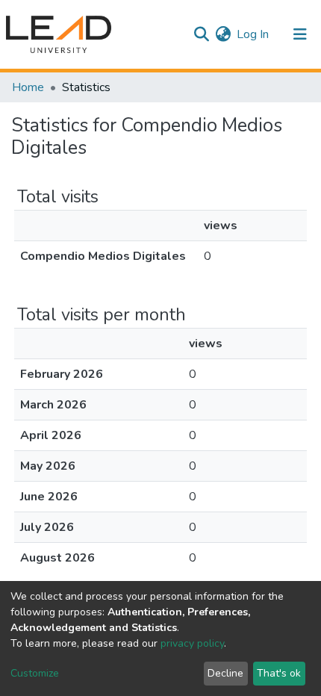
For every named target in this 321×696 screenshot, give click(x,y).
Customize (34, 673)
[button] (223, 34)
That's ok (279, 673)
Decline (225, 673)
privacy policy (192, 643)
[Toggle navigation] (300, 34)
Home (28, 87)
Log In (253, 34)
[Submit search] (201, 34)
